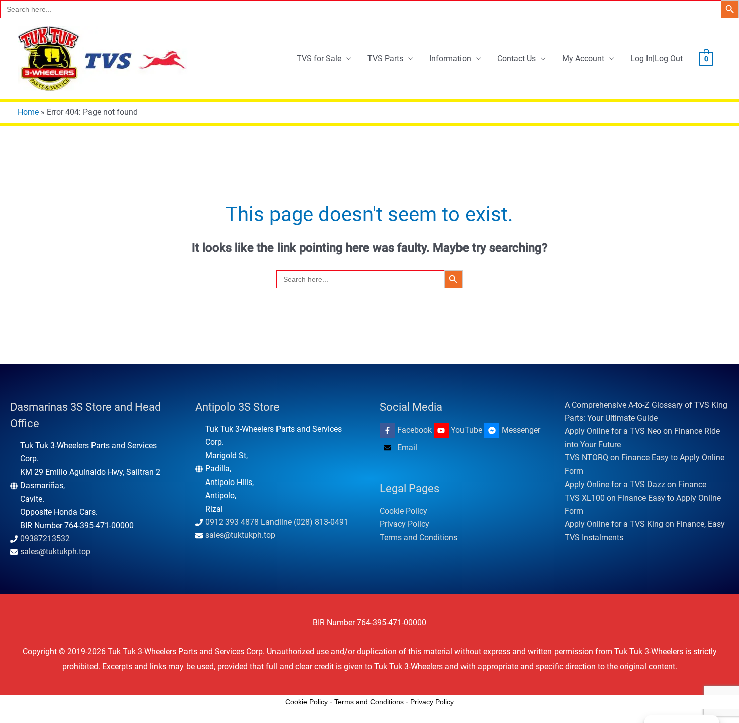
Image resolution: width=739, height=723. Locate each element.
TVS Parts (385, 58)
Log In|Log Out (656, 58)
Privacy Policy (404, 524)
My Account (583, 58)
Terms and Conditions (418, 537)
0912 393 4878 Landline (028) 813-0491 (276, 522)
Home (28, 112)
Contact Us (516, 58)
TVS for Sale (319, 58)
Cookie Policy (403, 511)
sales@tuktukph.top (55, 551)
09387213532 (45, 538)
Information (450, 58)
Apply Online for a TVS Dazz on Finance (635, 484)
